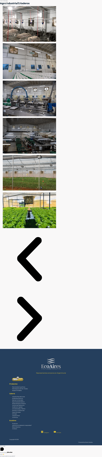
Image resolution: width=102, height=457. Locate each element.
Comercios (15, 417)
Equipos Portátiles (17, 390)
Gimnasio (14, 414)
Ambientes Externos (17, 398)
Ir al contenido (4, 0)
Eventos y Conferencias (18, 410)
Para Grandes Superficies (18, 387)
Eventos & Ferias (10, 17)
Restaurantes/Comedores (19, 403)
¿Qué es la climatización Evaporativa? (16, 11)
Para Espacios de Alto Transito (20, 388)
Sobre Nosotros (10, 13)
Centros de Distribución (18, 405)
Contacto (14, 428)
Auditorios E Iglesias (17, 407)
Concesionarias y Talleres (18, 408)
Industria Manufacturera (18, 396)
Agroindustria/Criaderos (18, 402)
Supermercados (16, 412)
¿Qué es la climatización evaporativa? (22, 425)
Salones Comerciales (17, 400)
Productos (8, 9)
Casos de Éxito (9, 15)
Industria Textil (16, 415)
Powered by (3, 452)
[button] (29, 259)
